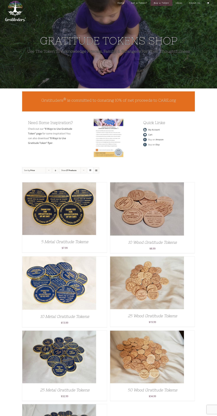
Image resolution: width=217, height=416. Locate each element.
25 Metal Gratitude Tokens (64, 390)
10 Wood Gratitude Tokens (152, 242)
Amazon (160, 139)
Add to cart (52, 209)
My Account (154, 129)
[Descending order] (55, 170)
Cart (150, 134)
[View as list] (96, 170)
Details (68, 209)
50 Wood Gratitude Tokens (152, 390)
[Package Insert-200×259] (108, 120)
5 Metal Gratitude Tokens (64, 242)
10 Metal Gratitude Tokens (64, 316)
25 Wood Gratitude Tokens (152, 316)
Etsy (158, 144)
